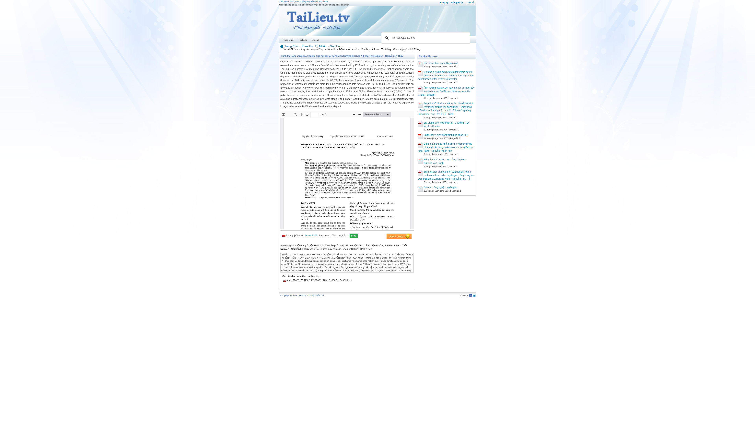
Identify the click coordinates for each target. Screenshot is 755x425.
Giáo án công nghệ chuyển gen (440, 187)
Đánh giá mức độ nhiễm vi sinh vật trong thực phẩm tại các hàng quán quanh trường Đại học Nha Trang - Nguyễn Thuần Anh (446, 147)
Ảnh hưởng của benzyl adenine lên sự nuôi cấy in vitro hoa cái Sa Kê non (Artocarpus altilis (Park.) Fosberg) (446, 91)
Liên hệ (470, 2)
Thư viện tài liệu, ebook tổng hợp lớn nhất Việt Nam (303, 1)
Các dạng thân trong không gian (441, 63)
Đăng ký (444, 2)
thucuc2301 (311, 235)
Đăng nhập (457, 2)
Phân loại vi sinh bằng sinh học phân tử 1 (446, 135)
